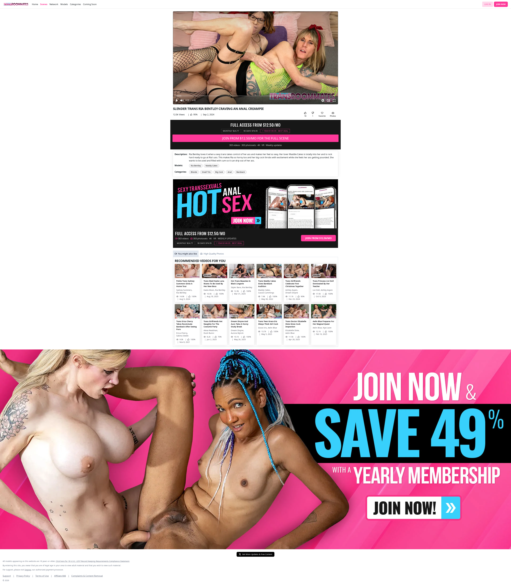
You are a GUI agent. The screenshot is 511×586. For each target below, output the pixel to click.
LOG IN (487, 4)
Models (64, 4)
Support (8, 575)
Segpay (28, 569)
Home (35, 4)
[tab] (186, 254)
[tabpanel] (255, 302)
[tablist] (255, 254)
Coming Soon (90, 4)
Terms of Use (43, 575)
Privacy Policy (24, 575)
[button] (176, 100)
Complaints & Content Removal (87, 575)
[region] (255, 57)
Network (54, 4)
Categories (75, 4)
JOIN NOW (501, 4)
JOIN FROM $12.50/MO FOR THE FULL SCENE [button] (255, 138)
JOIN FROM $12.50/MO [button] (318, 238)
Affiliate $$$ (61, 575)
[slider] (255, 96)
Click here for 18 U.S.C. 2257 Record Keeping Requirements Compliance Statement (92, 561)
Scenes (43, 4)
